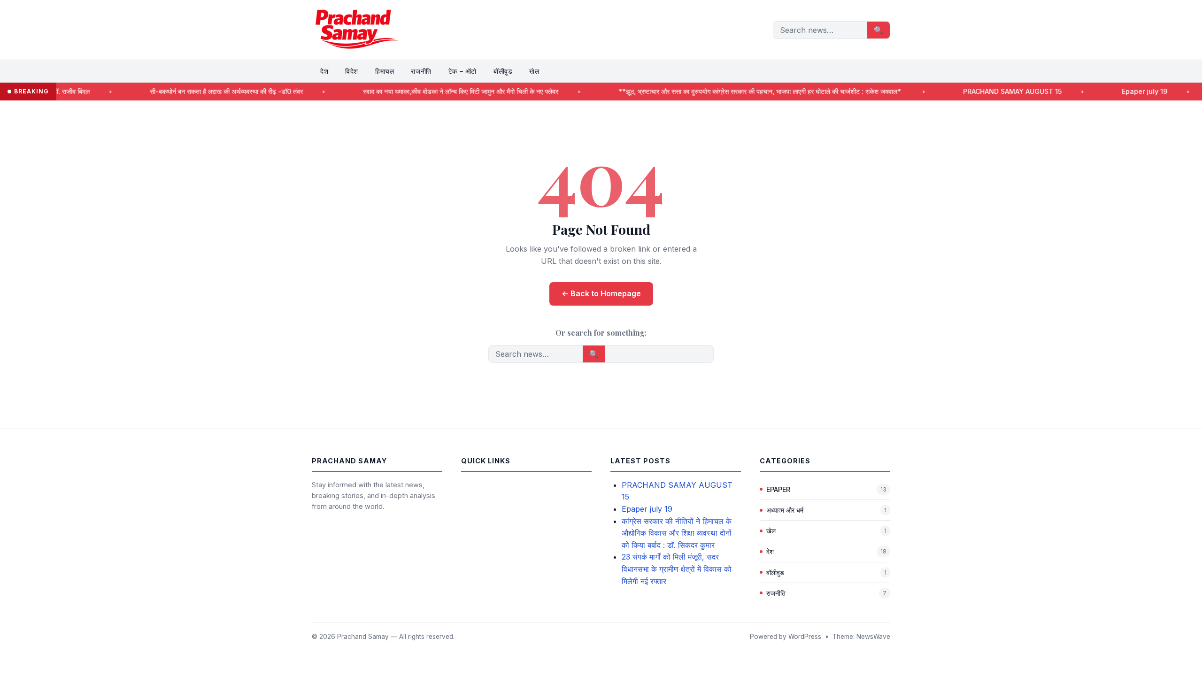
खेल (534, 71)
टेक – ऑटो (462, 71)
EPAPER (778, 489)
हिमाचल (384, 71)
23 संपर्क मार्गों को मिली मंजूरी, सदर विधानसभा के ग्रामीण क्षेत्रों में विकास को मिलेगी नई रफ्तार (677, 568)
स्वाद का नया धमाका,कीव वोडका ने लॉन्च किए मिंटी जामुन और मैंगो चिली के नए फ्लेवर (429, 91)
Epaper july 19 (1113, 91)
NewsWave (873, 636)
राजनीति (421, 71)
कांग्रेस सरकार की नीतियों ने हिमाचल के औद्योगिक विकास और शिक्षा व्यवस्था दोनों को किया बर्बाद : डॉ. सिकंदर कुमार (677, 533)
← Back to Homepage (601, 293)
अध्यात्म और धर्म (784, 510)
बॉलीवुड (502, 71)
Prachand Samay (363, 636)
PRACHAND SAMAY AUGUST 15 (981, 91)
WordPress (804, 636)
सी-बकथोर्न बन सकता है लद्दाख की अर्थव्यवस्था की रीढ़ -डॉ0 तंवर (194, 91)
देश (324, 71)
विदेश (351, 71)
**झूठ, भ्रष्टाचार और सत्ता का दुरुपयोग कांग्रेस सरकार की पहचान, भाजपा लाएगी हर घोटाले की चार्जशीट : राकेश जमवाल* (729, 91)
